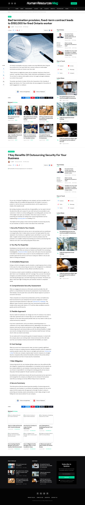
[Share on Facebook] (13, 30)
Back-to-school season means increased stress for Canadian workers (30, 136)
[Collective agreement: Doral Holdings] (67, 109)
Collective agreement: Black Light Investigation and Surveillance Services (68, 140)
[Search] (76, 8)
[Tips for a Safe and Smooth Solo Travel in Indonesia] (15, 419)
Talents (46, 8)
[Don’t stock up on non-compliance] (15, 110)
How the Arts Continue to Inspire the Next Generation (30, 427)
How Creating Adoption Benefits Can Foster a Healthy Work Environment (15, 445)
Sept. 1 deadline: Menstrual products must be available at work (15, 136)
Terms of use (40, 497)
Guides (36, 8)
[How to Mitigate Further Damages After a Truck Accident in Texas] (31, 437)
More (67, 8)
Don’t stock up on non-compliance (14, 117)
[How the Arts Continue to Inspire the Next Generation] (31, 419)
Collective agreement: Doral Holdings (67, 118)
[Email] (3, 81)
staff (13, 26)
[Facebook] (3, 69)
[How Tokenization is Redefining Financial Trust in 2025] (46, 419)
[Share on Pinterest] (17, 30)
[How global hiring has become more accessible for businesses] (46, 128)
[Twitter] (3, 72)
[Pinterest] (3, 78)
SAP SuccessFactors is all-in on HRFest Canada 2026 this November (46, 118)
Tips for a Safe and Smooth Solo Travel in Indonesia (15, 426)
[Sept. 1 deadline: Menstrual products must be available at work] (15, 128)
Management (28, 8)
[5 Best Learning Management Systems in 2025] (60, 44)
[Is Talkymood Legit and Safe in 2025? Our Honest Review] (46, 437)
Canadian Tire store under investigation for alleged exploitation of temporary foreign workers (71, 53)
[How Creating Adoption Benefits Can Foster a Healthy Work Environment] (15, 437)
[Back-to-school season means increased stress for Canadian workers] (31, 128)
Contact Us (54, 497)
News (22, 8)
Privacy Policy (65, 481)
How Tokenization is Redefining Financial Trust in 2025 (45, 427)
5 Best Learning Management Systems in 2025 (71, 44)
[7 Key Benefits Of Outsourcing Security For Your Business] (30, 183)
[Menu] (8, 9)
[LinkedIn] (3, 75)
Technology (60, 8)
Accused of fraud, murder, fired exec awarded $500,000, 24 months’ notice (70, 36)
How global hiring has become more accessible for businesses (45, 136)
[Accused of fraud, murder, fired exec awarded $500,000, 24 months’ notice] (60, 35)
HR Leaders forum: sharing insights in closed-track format (30, 118)
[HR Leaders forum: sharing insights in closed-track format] (31, 110)
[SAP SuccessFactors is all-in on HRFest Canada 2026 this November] (46, 110)
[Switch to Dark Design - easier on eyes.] (74, 8)
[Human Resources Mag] (42, 3)
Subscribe (74, 3)
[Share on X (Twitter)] (15, 30)
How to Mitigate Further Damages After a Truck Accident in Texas (30, 445)
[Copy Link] (19, 30)
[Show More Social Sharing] (22, 30)
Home (17, 8)
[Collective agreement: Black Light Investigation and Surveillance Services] (67, 130)
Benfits (53, 8)
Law (41, 8)
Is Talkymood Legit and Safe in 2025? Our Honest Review (45, 445)
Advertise (47, 497)
